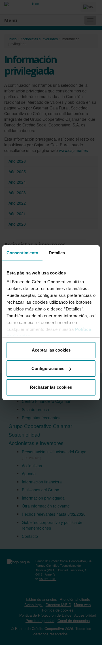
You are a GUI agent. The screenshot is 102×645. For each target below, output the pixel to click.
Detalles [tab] (57, 252)
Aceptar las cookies (51, 350)
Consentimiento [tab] (22, 252)
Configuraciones (47, 368)
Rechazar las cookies (51, 387)
